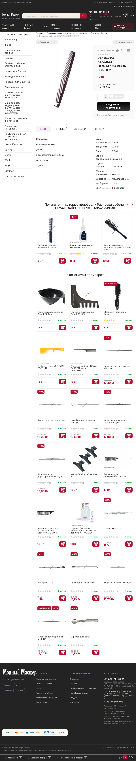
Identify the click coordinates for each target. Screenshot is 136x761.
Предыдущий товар (47, 42)
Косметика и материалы (47, 698)
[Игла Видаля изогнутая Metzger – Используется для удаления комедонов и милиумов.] (85, 404)
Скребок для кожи (80, 636)
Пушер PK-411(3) (112, 528)
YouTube (19, 690)
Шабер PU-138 (45, 582)
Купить (119, 96)
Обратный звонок (95, 20)
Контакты (74, 702)
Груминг (9, 58)
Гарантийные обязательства (83, 688)
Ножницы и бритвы (15, 71)
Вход (118, 6)
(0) (50, 254)
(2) (83, 254)
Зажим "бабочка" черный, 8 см (84, 475)
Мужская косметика (16, 34)
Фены (45, 26)
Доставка (80, 129)
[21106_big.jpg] (65, 79)
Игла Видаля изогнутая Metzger (83, 421)
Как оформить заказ (79, 693)
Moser (8, 155)
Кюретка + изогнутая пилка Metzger (115, 421)
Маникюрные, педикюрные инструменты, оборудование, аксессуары (13, 108)
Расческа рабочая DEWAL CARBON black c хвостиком (84, 368)
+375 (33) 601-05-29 (99, 12)
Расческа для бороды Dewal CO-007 (82, 313)
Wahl (7, 160)
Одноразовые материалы (12, 127)
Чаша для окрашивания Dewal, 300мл (50, 313)
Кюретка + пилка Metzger (51, 420)
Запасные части (14, 87)
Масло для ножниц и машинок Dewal (81, 246)
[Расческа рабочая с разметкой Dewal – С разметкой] (50, 228)
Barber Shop (11, 39)
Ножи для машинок (15, 76)
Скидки (73, 698)
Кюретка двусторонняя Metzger (50, 637)
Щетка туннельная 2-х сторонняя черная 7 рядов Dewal (117, 247)
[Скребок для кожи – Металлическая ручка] (85, 621)
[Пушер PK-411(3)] (118, 512)
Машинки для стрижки (12, 51)
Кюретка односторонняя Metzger (117, 367)
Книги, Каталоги (14, 144)
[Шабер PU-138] (51, 567)
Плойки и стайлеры (44, 693)
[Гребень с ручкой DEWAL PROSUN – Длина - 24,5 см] (52, 350)
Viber (99, 14)
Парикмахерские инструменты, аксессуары (14, 95)
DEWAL (8, 149)
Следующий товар (123, 42)
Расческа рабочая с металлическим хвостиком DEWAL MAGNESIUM (47, 531)
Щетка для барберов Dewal (115, 313)
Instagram (8, 690)
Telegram (106, 14)
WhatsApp (92, 14)
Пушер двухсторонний (83, 582)
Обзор (43, 129)
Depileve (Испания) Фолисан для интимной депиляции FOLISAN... (83, 530)
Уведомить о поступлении (113, 106)
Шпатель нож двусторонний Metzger (49, 475)
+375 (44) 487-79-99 (97, 17)
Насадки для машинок (17, 82)
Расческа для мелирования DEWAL (115, 475)
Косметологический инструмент (16, 119)
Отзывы (61, 128)
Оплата (99, 129)
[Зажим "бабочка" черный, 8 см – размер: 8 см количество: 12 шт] (85, 458)
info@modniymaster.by (113, 701)
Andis (7, 165)
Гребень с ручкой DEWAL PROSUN (51, 367)
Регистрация (128, 6)
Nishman (9, 171)
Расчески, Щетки (116, 115)
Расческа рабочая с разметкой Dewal (47, 246)
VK (17, 685)
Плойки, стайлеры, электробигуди (15, 64)
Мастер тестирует (121, 26)
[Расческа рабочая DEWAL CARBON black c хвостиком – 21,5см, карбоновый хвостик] (85, 350)
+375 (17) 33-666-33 (113, 17)
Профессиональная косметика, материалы (15, 136)
